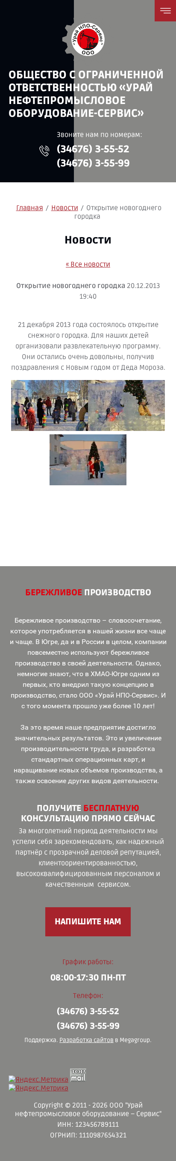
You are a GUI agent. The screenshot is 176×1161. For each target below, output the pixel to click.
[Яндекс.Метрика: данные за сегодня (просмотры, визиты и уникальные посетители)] (38, 1079)
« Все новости (88, 264)
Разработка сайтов (86, 1040)
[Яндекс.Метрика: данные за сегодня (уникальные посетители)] (38, 1088)
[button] (44, 151)
